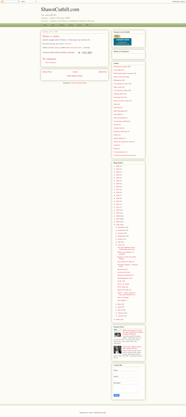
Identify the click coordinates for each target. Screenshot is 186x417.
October (121, 233)
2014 (118, 198)
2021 (118, 178)
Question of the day (120, 131)
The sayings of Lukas (121, 84)
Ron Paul (117, 107)
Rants (116, 148)
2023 (118, 172)
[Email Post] (79, 52)
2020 (118, 181)
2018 (118, 187)
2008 (118, 216)
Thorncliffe (117, 70)
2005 (118, 225)
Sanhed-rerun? (122, 269)
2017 (118, 189)
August (120, 239)
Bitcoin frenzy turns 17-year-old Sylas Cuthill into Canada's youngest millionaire (133, 332)
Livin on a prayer (123, 297)
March (120, 310)
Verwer (116, 124)
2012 (118, 204)
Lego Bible (117, 114)
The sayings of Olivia (121, 121)
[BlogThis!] (85, 53)
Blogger (103, 412)
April (119, 307)
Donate (71, 25)
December (121, 227)
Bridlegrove (117, 80)
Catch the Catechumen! (125, 275)
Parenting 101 (118, 97)
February (121, 313)
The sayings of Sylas (121, 90)
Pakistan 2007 (118, 94)
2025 (118, 169)
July (119, 242)
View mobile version (74, 76)
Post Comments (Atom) (79, 83)
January (121, 316)
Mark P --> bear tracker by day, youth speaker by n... (127, 293)
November (121, 230)
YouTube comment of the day (124, 155)
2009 (118, 213)
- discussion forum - (76, 47)
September (122, 236)
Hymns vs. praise (123, 284)
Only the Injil (118, 128)
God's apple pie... (123, 287)
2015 (118, 195)
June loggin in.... (123, 300)
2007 (118, 219)
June (120, 245)
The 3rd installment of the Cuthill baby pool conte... (126, 248)
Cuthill (116, 145)
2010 (118, 210)
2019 (118, 183)
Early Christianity (119, 118)
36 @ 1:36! (121, 281)
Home (45, 25)
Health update (118, 138)
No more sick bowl (123, 272)
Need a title (117, 87)
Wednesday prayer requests (123, 73)
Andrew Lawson (54, 47)
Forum (80, 25)
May (119, 304)
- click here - (68, 44)
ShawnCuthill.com (60, 9)
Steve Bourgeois (119, 111)
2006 (118, 222)
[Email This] (83, 53)
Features (62, 25)
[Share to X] (87, 53)
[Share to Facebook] (89, 53)
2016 (118, 192)
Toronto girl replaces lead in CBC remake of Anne (132, 347)
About (53, 25)
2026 (118, 166)
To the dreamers (119, 152)
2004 (118, 319)
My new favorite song (121, 101)
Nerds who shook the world (123, 142)
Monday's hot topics (120, 66)
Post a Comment (50, 62)
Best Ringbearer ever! (124, 278)
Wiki (87, 25)
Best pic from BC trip (124, 290)
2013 (118, 201)
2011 (118, 207)
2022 (118, 175)
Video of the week (120, 77)
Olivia (115, 104)
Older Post (103, 72)
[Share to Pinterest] (91, 53)
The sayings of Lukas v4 (125, 261)
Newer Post (47, 72)
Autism (116, 135)
